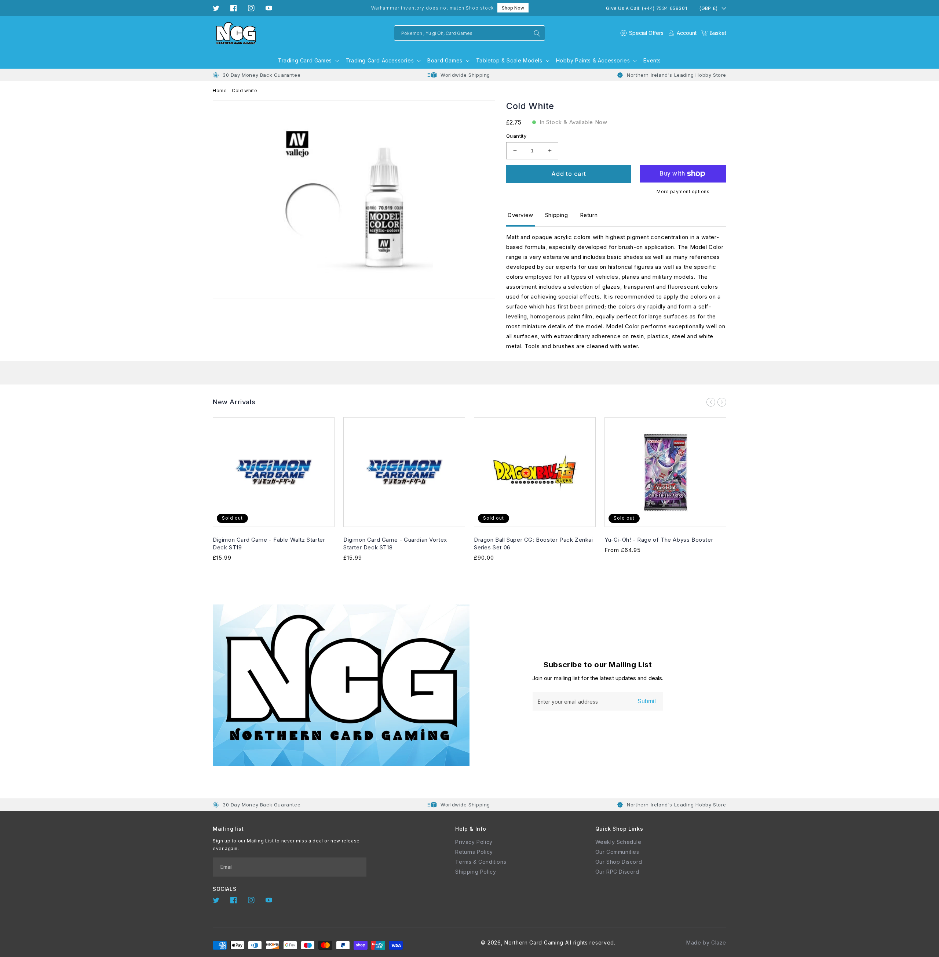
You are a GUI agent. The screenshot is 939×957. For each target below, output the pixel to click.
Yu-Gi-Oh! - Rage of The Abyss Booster (658, 539)
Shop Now (513, 8)
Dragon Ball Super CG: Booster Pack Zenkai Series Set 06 (533, 543)
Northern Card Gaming (533, 942)
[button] (713, 32)
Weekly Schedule (618, 842)
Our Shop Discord (618, 862)
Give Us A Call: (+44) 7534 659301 (646, 8)
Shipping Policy (475, 871)
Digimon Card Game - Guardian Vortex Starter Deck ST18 (395, 543)
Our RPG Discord (617, 871)
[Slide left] (710, 402)
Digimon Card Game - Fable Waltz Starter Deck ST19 (269, 543)
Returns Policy (474, 852)
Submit (646, 701)
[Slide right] (721, 402)
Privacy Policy (473, 842)
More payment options (683, 191)
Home (220, 90)
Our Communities (617, 852)
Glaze (718, 942)
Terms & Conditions (480, 862)
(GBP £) (708, 8)
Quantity (516, 136)
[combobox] (469, 33)
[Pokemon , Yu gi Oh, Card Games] (537, 33)
